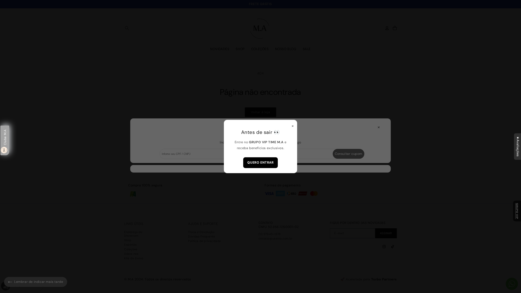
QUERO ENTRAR (260, 162)
